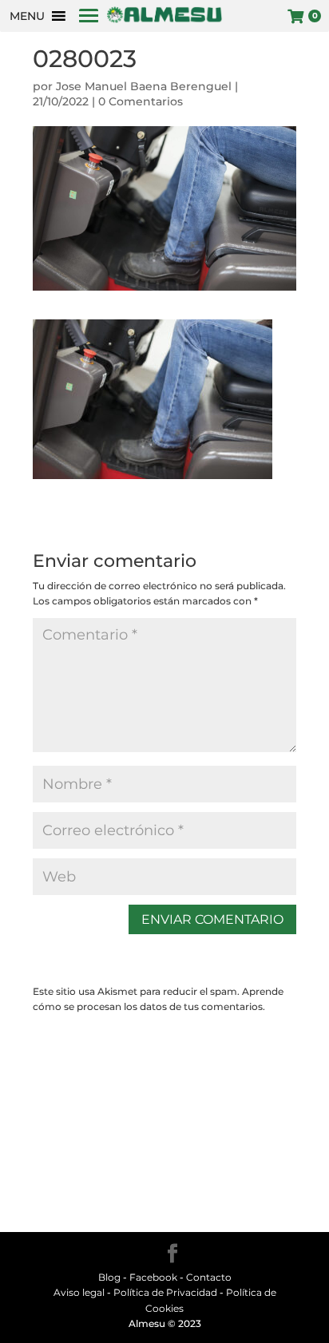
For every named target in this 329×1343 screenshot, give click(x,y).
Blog (109, 1277)
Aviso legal (79, 1292)
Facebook (153, 1277)
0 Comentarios (140, 101)
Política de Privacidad (165, 1292)
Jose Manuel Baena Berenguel (144, 86)
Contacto (209, 1277)
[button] (27, 16)
